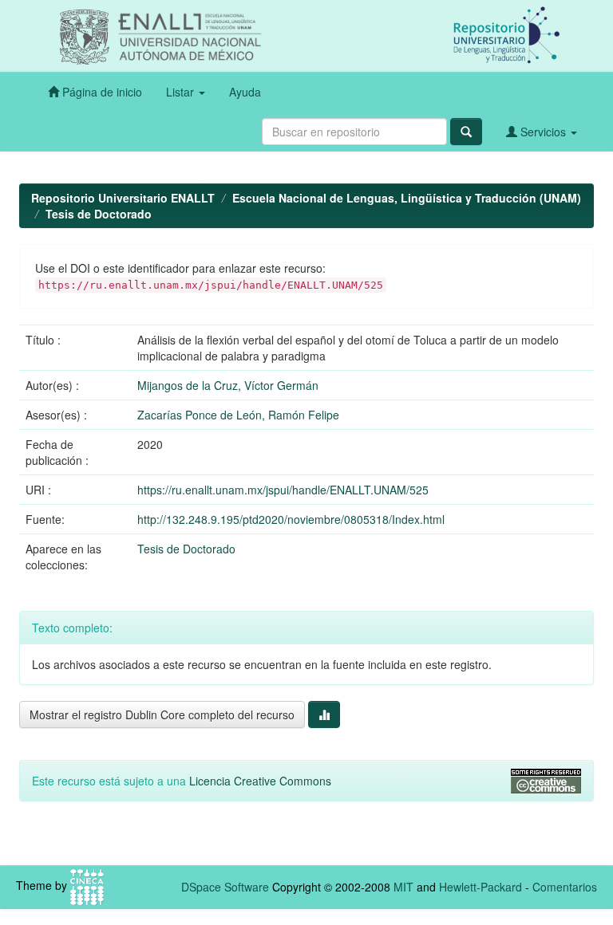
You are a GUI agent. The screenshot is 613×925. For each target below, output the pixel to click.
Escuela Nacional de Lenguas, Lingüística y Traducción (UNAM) (406, 198)
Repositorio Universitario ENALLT (123, 198)
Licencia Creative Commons (260, 781)
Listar (181, 92)
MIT (403, 887)
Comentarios (564, 887)
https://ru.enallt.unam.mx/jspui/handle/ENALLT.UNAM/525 (283, 490)
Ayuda (245, 92)
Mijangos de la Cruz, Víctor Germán (227, 385)
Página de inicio (100, 92)
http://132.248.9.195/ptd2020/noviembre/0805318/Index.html (291, 519)
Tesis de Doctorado (98, 214)
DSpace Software (225, 887)
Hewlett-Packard (480, 887)
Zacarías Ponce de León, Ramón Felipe (238, 415)
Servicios (543, 132)
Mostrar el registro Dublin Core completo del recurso (162, 714)
